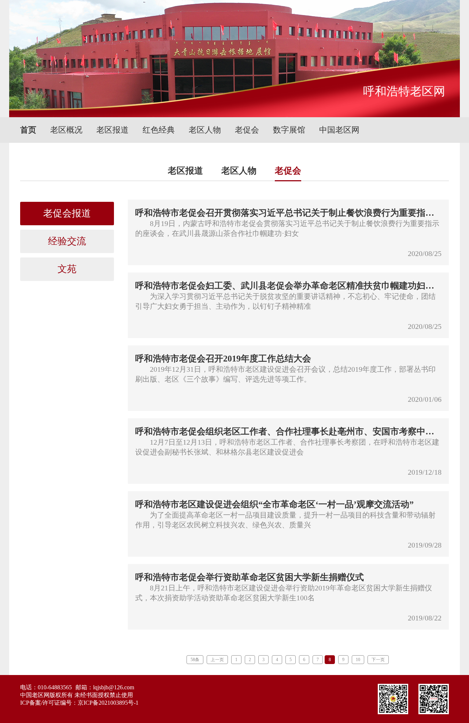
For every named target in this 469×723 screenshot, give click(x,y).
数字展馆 (289, 129)
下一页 (378, 659)
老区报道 (112, 129)
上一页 (217, 659)
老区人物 (205, 129)
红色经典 (159, 129)
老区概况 (66, 129)
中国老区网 (339, 129)
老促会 (247, 129)
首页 (28, 129)
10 (358, 659)
